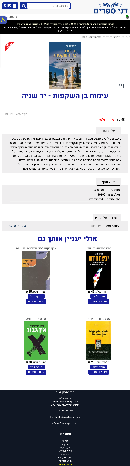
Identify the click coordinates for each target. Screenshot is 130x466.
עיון (123, 37)
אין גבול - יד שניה (36, 319)
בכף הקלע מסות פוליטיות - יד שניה (36, 248)
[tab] (109, 130)
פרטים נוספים (99, 301)
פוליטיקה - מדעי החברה (111, 37)
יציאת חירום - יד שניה (98, 248)
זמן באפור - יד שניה (99, 319)
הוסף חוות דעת (17, 226)
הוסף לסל (99, 296)
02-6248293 (9, 17)
